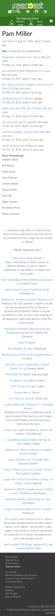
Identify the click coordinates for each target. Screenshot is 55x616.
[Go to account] (36, 12)
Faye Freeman (9, 177)
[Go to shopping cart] (27, 12)
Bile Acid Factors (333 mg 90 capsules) (23, 355)
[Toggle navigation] (45, 12)
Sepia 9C (23, 342)
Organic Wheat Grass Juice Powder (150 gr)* (28, 469)
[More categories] (51, 21)
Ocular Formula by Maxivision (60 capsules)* (28, 509)
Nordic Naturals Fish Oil (15, 146)
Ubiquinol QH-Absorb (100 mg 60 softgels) (28, 450)
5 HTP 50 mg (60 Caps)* (23, 386)
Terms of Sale (11, 557)
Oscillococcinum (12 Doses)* (17, 98)
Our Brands (10, 572)
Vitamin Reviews (13, 597)
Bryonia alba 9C (23, 392)
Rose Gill (6, 196)
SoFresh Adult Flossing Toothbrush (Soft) (27, 289)
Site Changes (11, 593)
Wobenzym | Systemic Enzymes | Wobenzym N (26, 299)
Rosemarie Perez (11, 208)
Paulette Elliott (10, 159)
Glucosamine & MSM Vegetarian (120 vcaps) (26, 71)
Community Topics (14, 582)
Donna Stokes (9, 190)
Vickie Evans (8, 172)
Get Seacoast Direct (27, 18)
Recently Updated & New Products (21, 575)
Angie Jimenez (9, 202)
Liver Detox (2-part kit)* (22, 398)
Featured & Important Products (19, 578)
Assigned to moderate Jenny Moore (21, 57)
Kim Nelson (8, 165)
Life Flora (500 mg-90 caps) (17, 122)
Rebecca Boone (10, 214)
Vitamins (9, 590)
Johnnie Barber (10, 184)
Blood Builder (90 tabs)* (21, 349)
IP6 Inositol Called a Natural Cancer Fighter (28, 519)
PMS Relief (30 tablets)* (19, 374)
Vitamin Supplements (15, 587)
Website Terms (12, 560)
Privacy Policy (11, 563)
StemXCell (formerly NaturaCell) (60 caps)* (28, 499)
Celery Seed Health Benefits (27, 258)
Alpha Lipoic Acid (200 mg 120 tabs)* (22, 108)
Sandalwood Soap (19, 380)
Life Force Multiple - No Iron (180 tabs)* (24, 132)
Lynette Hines (33, 51)
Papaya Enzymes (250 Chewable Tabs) (28, 460)
